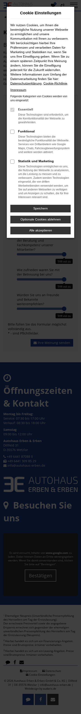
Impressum (18, 90)
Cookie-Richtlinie (55, 83)
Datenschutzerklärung (26, 83)
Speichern (40, 208)
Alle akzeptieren (40, 230)
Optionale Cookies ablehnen (40, 219)
